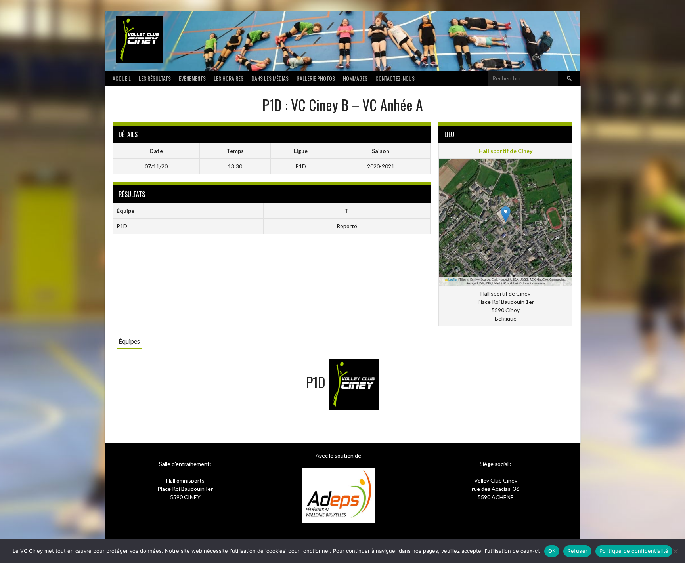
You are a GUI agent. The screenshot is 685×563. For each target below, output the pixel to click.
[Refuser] (675, 551)
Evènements (192, 78)
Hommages (355, 78)
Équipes (129, 341)
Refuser (577, 551)
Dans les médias (270, 78)
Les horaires (228, 78)
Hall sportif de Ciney (505, 150)
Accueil (122, 78)
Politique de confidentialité (633, 551)
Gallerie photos (316, 78)
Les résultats (155, 78)
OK (552, 551)
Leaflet (452, 279)
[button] (506, 214)
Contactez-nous (395, 78)
